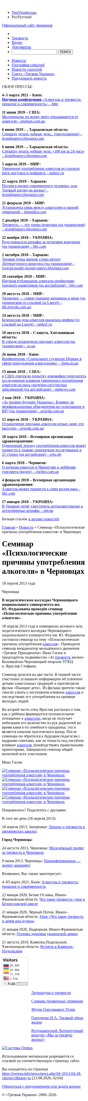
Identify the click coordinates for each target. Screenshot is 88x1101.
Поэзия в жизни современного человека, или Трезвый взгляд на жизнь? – (39, 190)
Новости (19, 60)
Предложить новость (29, 78)
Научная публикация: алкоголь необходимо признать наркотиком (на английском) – (42, 283)
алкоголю (32, 718)
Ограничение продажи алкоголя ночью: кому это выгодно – (43, 426)
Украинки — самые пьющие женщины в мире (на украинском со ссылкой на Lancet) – (43, 302)
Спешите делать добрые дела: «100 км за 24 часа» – (43, 153)
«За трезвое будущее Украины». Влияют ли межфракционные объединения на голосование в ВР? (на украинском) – (43, 406)
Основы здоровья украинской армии (47, 934)
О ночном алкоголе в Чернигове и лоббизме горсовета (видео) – (39, 469)
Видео (17, 42)
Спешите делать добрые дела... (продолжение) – (42, 136)
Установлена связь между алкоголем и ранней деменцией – (40, 209)
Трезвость (20, 38)
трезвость (63, 657)
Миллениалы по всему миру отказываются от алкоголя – (40, 119)
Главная (8, 527)
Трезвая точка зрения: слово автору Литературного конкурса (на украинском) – (38, 263)
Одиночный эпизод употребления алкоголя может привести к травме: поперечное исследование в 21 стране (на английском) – (44, 449)
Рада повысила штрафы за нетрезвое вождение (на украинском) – (41, 244)
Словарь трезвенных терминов (57, 1001)
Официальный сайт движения (27, 25)
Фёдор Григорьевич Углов (53, 1009)
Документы (21, 47)
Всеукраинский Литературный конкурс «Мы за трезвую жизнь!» (57, 1035)
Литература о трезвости (51, 993)
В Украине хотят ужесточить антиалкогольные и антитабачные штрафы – (42, 508)
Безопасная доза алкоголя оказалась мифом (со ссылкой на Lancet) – (40, 322)
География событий (28, 65)
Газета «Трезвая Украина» (33, 74)
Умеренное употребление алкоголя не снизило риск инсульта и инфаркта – (41, 170)
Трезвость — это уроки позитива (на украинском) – (43, 227)
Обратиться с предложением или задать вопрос (41, 1086)
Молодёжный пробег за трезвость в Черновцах (43, 850)
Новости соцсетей (27, 69)
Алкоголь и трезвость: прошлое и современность (40, 884)
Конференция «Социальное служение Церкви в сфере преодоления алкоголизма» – (42, 361)
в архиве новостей (43, 519)
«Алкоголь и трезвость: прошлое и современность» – (41, 101)
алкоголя (50, 644)
